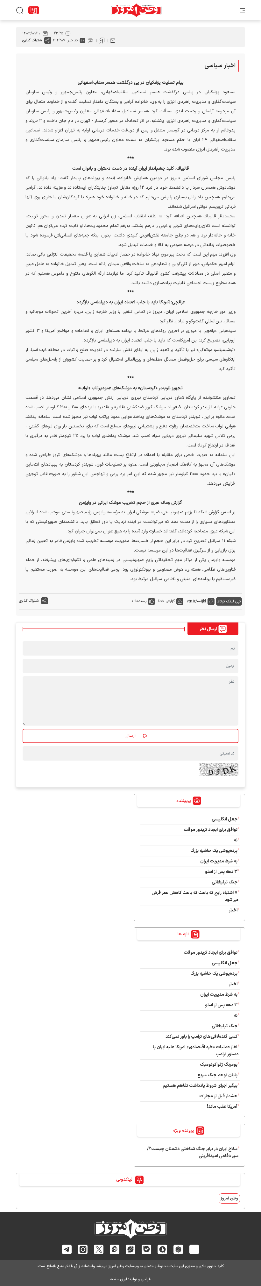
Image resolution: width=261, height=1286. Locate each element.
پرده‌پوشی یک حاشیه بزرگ (213, 850)
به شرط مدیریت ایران (218, 861)
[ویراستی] (130, 1249)
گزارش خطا (166, 601)
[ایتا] (114, 1249)
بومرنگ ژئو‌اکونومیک (218, 1064)
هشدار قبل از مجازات (218, 1096)
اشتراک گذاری (32, 40)
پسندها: (140, 601)
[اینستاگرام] (83, 1249)
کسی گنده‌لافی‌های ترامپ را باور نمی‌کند (201, 1036)
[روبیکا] (178, 1249)
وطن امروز (229, 1198)
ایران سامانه (118, 1279)
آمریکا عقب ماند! (222, 1106)
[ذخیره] (101, 40)
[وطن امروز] (136, 10)
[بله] (146, 1249)
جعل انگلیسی (224, 819)
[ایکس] (98, 1249)
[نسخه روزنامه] (33, 10)
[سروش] (162, 1249)
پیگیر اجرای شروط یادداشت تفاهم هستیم (200, 1085)
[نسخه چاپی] (90, 40)
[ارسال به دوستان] (112, 40)
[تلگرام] (67, 1249)
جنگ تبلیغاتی (224, 882)
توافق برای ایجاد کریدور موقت (209, 829)
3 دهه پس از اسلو (221, 871)
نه (235, 840)
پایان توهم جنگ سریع (217, 1075)
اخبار (233, 910)
